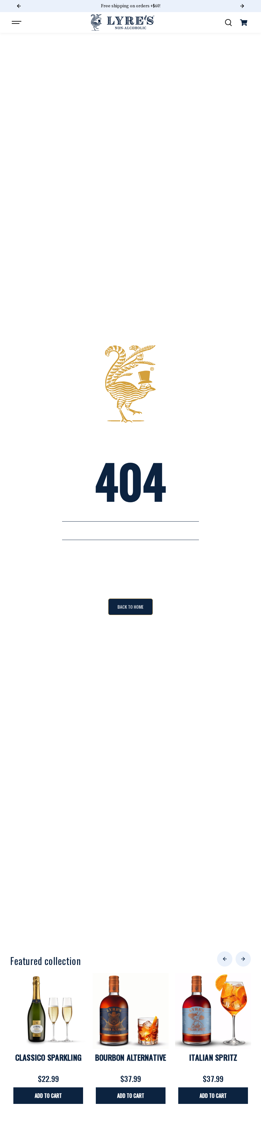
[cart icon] (244, 23)
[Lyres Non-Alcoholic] (122, 22)
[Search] (228, 23)
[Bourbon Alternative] (131, 1011)
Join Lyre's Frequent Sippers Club (130, 6)
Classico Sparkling (48, 1057)
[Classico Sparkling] (48, 1011)
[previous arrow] (224, 959)
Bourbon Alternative (130, 1057)
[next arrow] (243, 959)
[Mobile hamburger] (17, 23)
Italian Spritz (213, 1057)
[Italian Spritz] (213, 1011)
